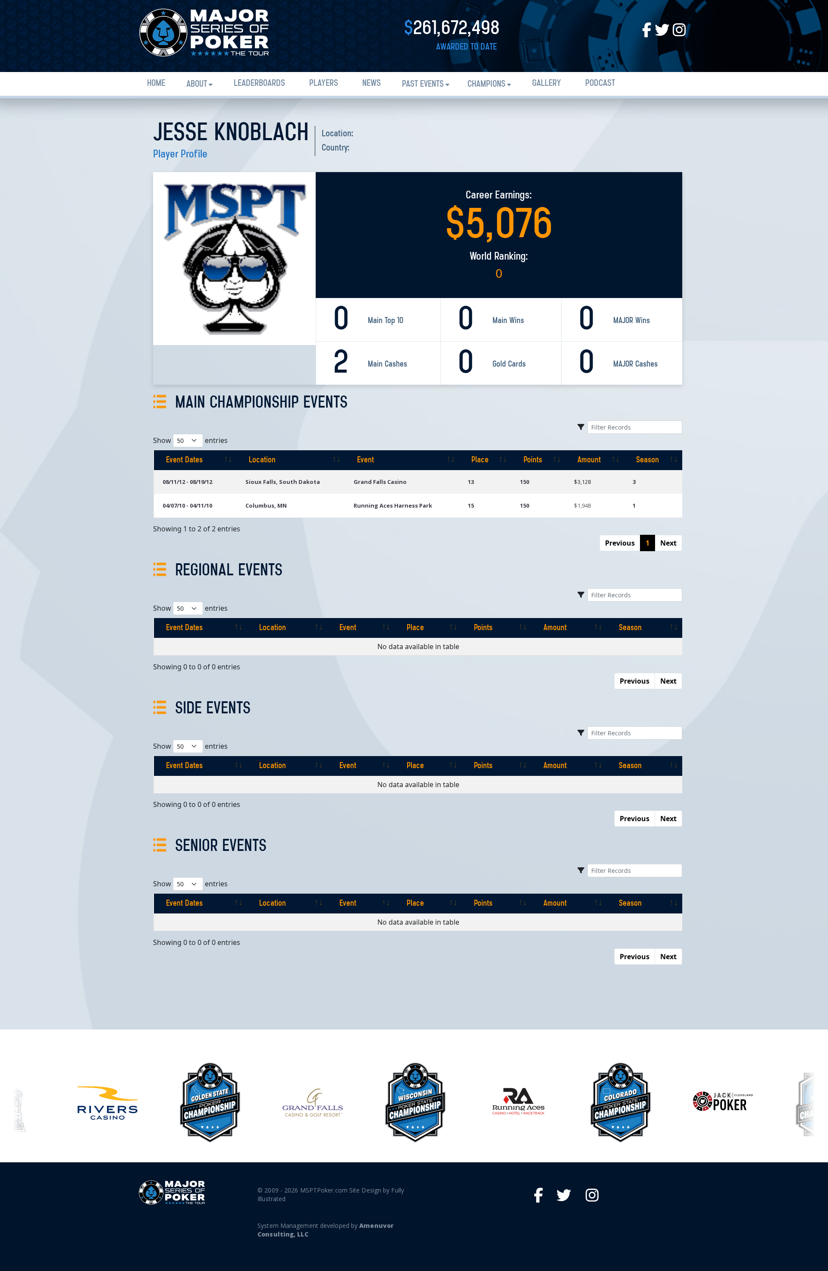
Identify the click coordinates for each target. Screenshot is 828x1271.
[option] (107, 1103)
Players (323, 83)
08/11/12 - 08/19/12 (187, 482)
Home (156, 83)
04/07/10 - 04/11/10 (187, 505)
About (196, 84)
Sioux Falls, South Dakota (282, 482)
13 (471, 482)
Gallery (546, 83)
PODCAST (600, 83)
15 (471, 505)
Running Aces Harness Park (393, 505)
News (371, 83)
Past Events (423, 84)
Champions (486, 84)
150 (524, 482)
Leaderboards (259, 83)
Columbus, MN (266, 505)
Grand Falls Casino (380, 482)
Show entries (190, 440)
